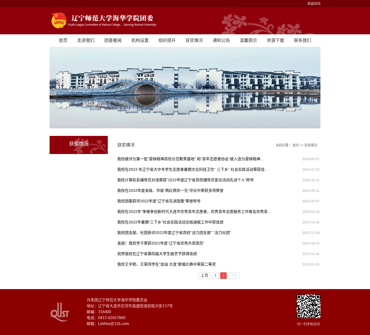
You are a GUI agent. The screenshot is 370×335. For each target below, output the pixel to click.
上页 (204, 275)
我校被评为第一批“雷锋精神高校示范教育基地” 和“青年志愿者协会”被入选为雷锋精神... (190, 159)
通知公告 (221, 40)
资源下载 (275, 40)
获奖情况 (194, 40)
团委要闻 (113, 40)
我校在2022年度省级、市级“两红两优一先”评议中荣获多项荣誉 (170, 190)
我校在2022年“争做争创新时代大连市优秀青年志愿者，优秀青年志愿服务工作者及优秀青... (194, 211)
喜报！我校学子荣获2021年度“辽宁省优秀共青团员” (161, 243)
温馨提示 (248, 40)
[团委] (185, 20)
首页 (63, 40)
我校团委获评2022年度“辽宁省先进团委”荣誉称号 (159, 201)
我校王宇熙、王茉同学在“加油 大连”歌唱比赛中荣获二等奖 (166, 264)
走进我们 (86, 40)
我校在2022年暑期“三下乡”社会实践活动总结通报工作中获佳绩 (170, 222)
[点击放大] (308, 306)
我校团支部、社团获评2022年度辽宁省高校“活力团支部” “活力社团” (174, 232)
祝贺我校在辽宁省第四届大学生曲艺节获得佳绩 (157, 254)
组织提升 (167, 40)
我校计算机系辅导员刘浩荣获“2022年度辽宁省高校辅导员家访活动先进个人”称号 (185, 180)
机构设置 (140, 40)
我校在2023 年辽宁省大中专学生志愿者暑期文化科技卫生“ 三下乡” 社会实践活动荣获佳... (192, 169)
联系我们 (302, 40)
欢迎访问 (313, 4)
